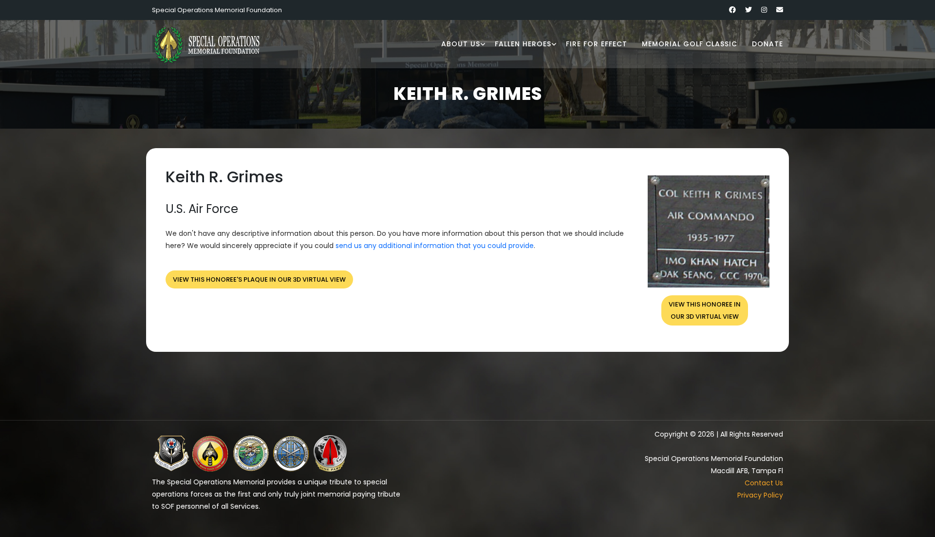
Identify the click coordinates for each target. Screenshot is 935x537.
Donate (767, 44)
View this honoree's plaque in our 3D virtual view (259, 279)
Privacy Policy (760, 495)
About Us (460, 44)
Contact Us (764, 483)
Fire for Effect (596, 44)
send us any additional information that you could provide (435, 245)
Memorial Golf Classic (689, 44)
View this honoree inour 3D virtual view (705, 310)
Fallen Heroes (523, 44)
